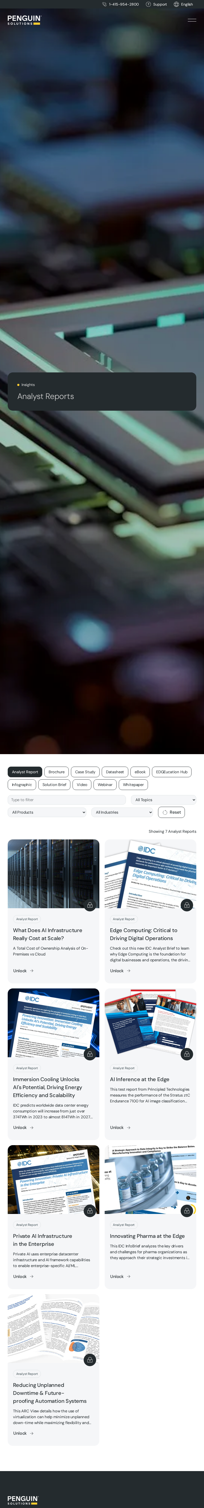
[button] (187, 4)
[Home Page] (25, 20)
